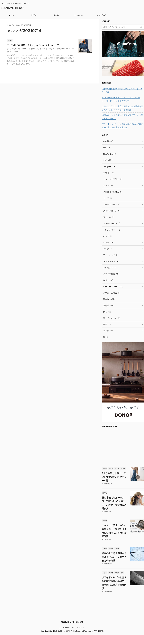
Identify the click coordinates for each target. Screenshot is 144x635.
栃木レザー (14, 52)
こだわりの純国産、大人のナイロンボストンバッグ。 (34, 45)
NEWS (33, 15)
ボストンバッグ (48, 49)
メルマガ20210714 (62, 49)
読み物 (56, 15)
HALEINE (24, 49)
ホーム (11, 15)
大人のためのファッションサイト (72, 627)
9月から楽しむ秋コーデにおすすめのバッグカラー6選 (122, 90)
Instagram (79, 15)
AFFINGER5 (98, 631)
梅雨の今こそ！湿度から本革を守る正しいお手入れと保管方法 (122, 117)
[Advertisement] (123, 446)
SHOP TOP (101, 15)
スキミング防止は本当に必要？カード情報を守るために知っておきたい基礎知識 (122, 108)
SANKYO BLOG (12, 8)
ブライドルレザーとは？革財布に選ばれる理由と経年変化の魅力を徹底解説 (122, 126)
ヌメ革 (38, 49)
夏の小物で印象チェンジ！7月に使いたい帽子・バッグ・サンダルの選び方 (121, 99)
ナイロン (32, 49)
